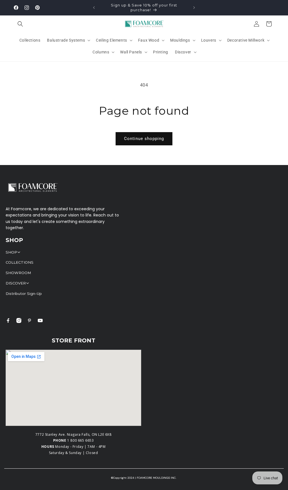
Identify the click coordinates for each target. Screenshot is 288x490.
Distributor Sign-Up (24, 293)
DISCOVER (16, 283)
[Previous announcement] (94, 7)
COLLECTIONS (19, 262)
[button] (20, 24)
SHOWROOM (18, 272)
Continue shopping (144, 138)
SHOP (11, 252)
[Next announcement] (194, 7)
